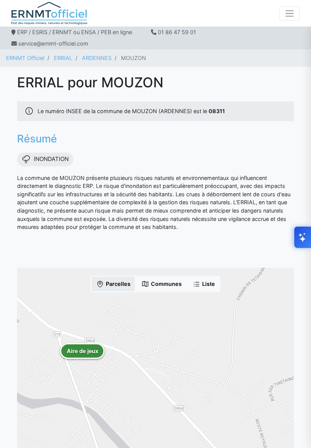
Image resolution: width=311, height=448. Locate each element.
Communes (166, 284)
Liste (208, 284)
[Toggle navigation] (290, 13)
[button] (82, 356)
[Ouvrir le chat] (302, 237)
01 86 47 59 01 (177, 32)
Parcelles (118, 284)
